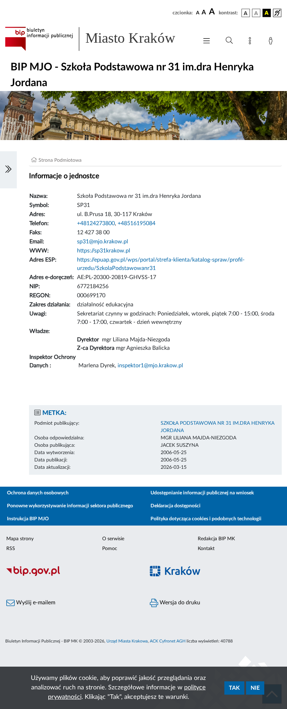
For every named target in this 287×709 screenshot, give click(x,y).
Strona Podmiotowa (60, 160)
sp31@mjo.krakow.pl (102, 241)
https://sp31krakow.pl (103, 250)
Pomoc (109, 548)
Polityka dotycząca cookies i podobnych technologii (205, 518)
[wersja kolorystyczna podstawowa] (245, 13)
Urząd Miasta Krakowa (127, 641)
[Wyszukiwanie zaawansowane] (229, 40)
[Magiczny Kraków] (215, 575)
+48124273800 (96, 223)
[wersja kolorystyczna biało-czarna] (256, 13)
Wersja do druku (179, 602)
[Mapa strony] (251, 42)
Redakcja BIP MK (216, 538)
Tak (234, 688)
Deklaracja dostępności (175, 505)
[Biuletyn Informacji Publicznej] (71, 575)
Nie (255, 688)
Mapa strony (20, 538)
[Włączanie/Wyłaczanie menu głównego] (206, 41)
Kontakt (206, 548)
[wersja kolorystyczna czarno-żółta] (266, 13)
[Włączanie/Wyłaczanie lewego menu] (8, 169)
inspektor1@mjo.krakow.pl (150, 365)
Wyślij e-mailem (35, 602)
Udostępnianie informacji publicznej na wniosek (202, 493)
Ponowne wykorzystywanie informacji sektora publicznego (70, 505)
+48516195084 (136, 223)
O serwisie (113, 538)
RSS (10, 548)
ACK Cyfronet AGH (168, 641)
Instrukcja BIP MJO (28, 518)
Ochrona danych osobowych (38, 493)
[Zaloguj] (272, 42)
